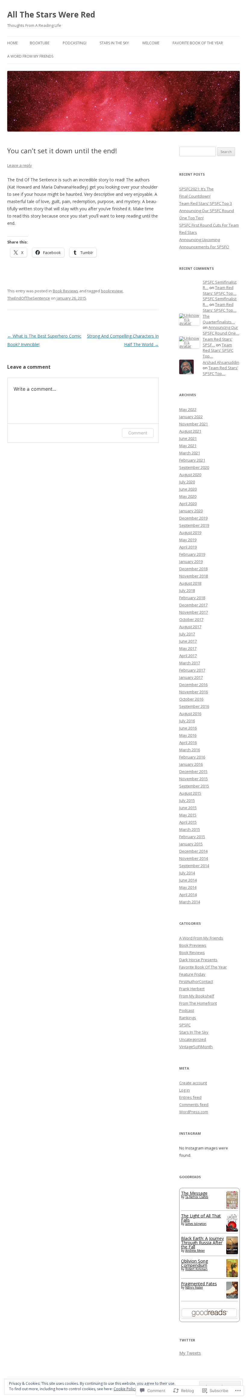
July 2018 (187, 590)
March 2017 (189, 663)
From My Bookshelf (196, 996)
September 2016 (194, 706)
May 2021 (187, 445)
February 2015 (192, 836)
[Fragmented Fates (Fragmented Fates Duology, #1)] (232, 1297)
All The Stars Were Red (51, 14)
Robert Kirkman (196, 1269)
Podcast (186, 1010)
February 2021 (192, 460)
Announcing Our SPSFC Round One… (221, 330)
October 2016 (191, 699)
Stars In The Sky (114, 43)
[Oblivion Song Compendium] (232, 1275)
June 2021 (188, 438)
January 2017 (191, 677)
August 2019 (190, 532)
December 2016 (193, 684)
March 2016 (189, 749)
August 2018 (190, 583)
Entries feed (190, 1097)
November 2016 (193, 692)
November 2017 (193, 612)
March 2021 (189, 453)
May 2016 (187, 735)
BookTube (39, 43)
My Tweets (190, 1353)
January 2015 (191, 844)
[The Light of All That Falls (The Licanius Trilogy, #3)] (232, 1230)
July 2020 (187, 482)
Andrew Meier (195, 1250)
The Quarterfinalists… (219, 319)
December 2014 (193, 851)
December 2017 (193, 605)
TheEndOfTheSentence (28, 298)
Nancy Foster (194, 1287)
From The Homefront (198, 1003)
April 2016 (188, 742)
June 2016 (188, 728)
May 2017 (187, 648)
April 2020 (188, 503)
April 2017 (188, 655)
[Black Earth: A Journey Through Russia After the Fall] (232, 1252)
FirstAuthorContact (196, 981)
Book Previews (192, 945)
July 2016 (187, 720)
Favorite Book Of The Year (198, 43)
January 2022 (191, 416)
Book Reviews (65, 291)
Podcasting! (74, 43)
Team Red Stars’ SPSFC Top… (219, 290)
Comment (137, 432)
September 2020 (194, 467)
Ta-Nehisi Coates (196, 1197)
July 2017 (187, 634)
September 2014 (194, 865)
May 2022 (187, 409)
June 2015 (188, 807)
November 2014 (193, 858)
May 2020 (187, 496)
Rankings (187, 1017)
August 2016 (190, 713)
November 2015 (193, 778)
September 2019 (194, 525)
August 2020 (190, 474)
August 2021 (190, 431)
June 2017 (188, 641)
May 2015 (187, 815)
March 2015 (189, 829)
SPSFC (185, 1025)
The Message (194, 1193)
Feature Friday (192, 974)
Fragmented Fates (199, 1283)
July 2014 (187, 873)
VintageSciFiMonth (196, 1046)
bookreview (112, 291)
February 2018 (192, 597)
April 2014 (188, 894)
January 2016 (191, 764)
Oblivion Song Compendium (194, 1263)
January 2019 (191, 561)
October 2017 (191, 619)
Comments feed (193, 1104)
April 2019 (188, 547)
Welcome (150, 43)
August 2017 (190, 626)
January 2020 (191, 510)
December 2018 (193, 568)
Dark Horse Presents (198, 959)
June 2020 (188, 489)
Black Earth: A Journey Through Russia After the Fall (202, 1242)
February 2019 (192, 554)
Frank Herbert (192, 988)
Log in (184, 1090)
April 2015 (188, 822)
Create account (193, 1083)
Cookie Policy (125, 1388)
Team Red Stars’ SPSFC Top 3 (205, 203)
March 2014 (189, 902)
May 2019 (187, 539)
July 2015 (187, 800)
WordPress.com (193, 1111)
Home (12, 43)
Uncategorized (192, 1039)
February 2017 (192, 670)
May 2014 (187, 887)
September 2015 (194, 786)
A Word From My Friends (30, 56)
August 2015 (190, 793)
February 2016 (192, 757)
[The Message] (232, 1207)
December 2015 (193, 771)
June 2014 (188, 880)
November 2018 (193, 576)
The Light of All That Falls (201, 1218)
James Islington (195, 1224)
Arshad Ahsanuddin (221, 362)
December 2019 (193, 518)
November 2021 (193, 424)
